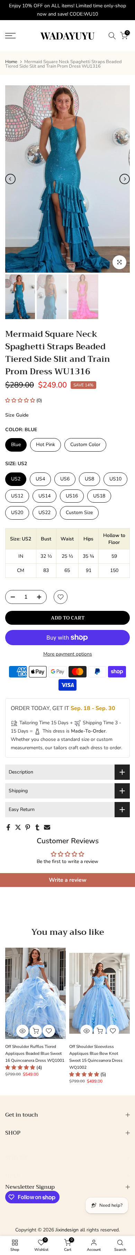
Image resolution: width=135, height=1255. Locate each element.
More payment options (67, 654)
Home (11, 62)
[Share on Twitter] (18, 827)
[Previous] (10, 179)
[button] (20, 400)
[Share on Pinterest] (28, 827)
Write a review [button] (68, 880)
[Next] (124, 179)
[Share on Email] (47, 827)
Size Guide (17, 415)
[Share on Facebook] (8, 827)
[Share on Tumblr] (37, 827)
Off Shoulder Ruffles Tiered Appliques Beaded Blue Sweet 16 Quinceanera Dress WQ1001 (34, 1053)
